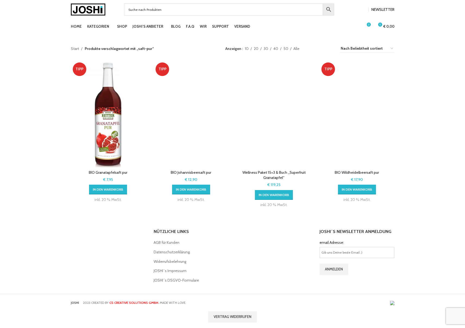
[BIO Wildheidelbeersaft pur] (357, 114)
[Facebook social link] (356, 9)
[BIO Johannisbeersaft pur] (191, 114)
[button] (108, 189)
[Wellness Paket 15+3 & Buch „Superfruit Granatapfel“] (274, 114)
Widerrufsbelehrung (170, 261)
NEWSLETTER (382, 9)
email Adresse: (332, 242)
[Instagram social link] (362, 9)
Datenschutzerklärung (172, 252)
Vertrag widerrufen (232, 316)
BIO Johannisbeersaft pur (191, 172)
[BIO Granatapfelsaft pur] (108, 114)
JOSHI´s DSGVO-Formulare (176, 280)
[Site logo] (88, 9)
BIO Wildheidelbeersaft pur (357, 172)
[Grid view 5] (329, 48)
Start (75, 48)
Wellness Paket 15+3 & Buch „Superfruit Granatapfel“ (274, 175)
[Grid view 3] (312, 48)
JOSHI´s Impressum (170, 270)
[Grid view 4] (320, 48)
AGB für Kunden (166, 242)
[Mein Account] (356, 26)
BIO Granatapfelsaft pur (108, 172)
